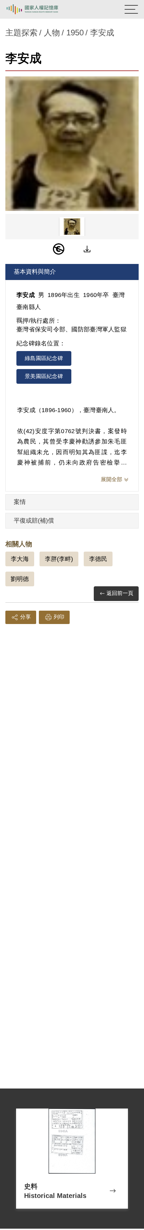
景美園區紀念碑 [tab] (44, 376)
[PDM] (59, 249)
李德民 (98, 559)
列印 (59, 617)
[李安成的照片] (72, 143)
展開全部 (111, 479)
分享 (25, 617)
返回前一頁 (119, 593)
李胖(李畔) (59, 559)
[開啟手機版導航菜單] (131, 9)
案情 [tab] (20, 502)
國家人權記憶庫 (39, 9)
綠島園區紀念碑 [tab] (44, 358)
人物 (52, 32)
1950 (75, 32)
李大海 (20, 559)
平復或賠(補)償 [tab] (34, 520)
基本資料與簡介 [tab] (35, 271)
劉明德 (20, 579)
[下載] (87, 249)
